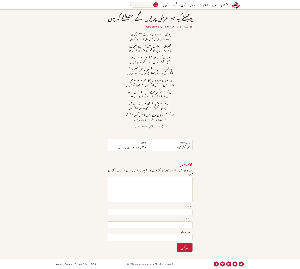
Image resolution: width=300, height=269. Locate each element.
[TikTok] (241, 263)
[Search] (155, 4)
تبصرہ (189, 174)
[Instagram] (228, 263)
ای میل (187, 219)
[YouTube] (235, 263)
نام (189, 206)
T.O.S (93, 264)
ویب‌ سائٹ (186, 232)
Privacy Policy (81, 264)
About (59, 264)
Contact (68, 264)
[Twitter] (222, 263)
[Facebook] (216, 263)
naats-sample (152, 26)
